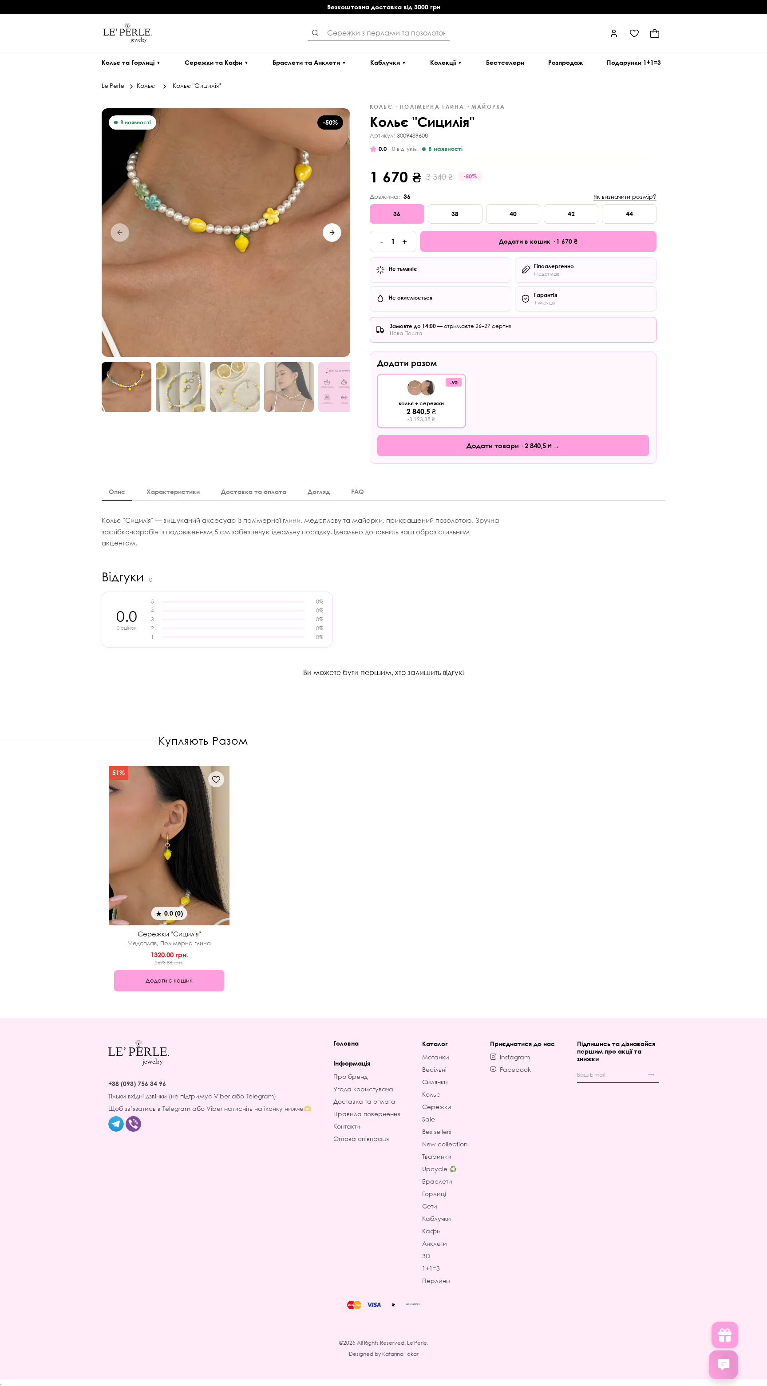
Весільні (434, 1069)
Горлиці (434, 1193)
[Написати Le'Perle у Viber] (133, 1123)
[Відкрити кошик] (655, 33)
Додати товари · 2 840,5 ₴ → (513, 446)
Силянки (435, 1082)
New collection (445, 1144)
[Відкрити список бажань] (634, 33)
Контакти (346, 1126)
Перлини (436, 1280)
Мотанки (435, 1057)
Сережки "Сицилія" (169, 934)
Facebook (515, 1069)
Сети (429, 1206)
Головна (346, 1043)
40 (513, 213)
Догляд (319, 491)
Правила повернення (366, 1113)
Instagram (515, 1057)
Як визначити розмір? (624, 197)
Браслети (437, 1181)
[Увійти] (614, 33)
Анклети (434, 1243)
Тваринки (436, 1156)
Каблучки (436, 1218)
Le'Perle (114, 85)
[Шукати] (315, 32)
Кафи (431, 1231)
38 (455, 213)
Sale (428, 1119)
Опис (117, 491)
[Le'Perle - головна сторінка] (138, 1053)
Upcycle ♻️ (439, 1169)
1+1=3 (431, 1268)
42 (571, 213)
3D (426, 1256)
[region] (226, 232)
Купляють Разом (203, 740)
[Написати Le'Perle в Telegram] (116, 1123)
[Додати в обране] (216, 779)
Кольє (147, 85)
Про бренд (350, 1076)
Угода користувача (363, 1089)
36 (396, 213)
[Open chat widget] (723, 1364)
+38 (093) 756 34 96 (137, 1083)
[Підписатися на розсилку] (651, 1074)
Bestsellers (436, 1131)
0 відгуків (404, 149)
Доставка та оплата (253, 491)
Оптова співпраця (361, 1138)
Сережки (436, 1106)
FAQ (357, 491)
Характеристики (173, 491)
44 (629, 213)
